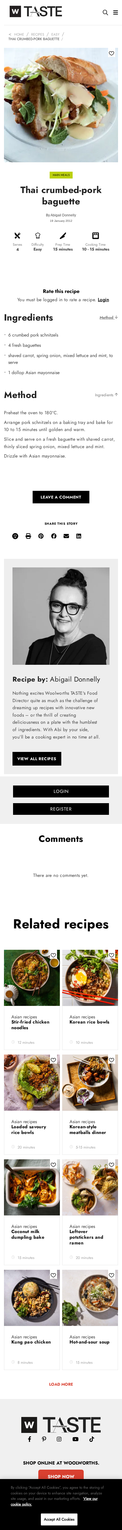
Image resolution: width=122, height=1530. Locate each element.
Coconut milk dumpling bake (28, 1234)
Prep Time (62, 244)
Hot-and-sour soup (90, 1342)
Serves (17, 244)
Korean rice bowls (90, 1022)
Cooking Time (95, 244)
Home (19, 34)
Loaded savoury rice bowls (28, 1129)
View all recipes (36, 759)
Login (103, 299)
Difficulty (37, 244)
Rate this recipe (61, 291)
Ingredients (105, 395)
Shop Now (61, 1476)
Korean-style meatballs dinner (89, 1129)
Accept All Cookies (59, 1519)
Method (107, 317)
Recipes (37, 34)
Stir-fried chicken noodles (30, 1025)
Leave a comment (61, 497)
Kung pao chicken (31, 1342)
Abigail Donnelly (63, 215)
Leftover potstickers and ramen (86, 1237)
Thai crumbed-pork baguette (34, 39)
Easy (55, 34)
